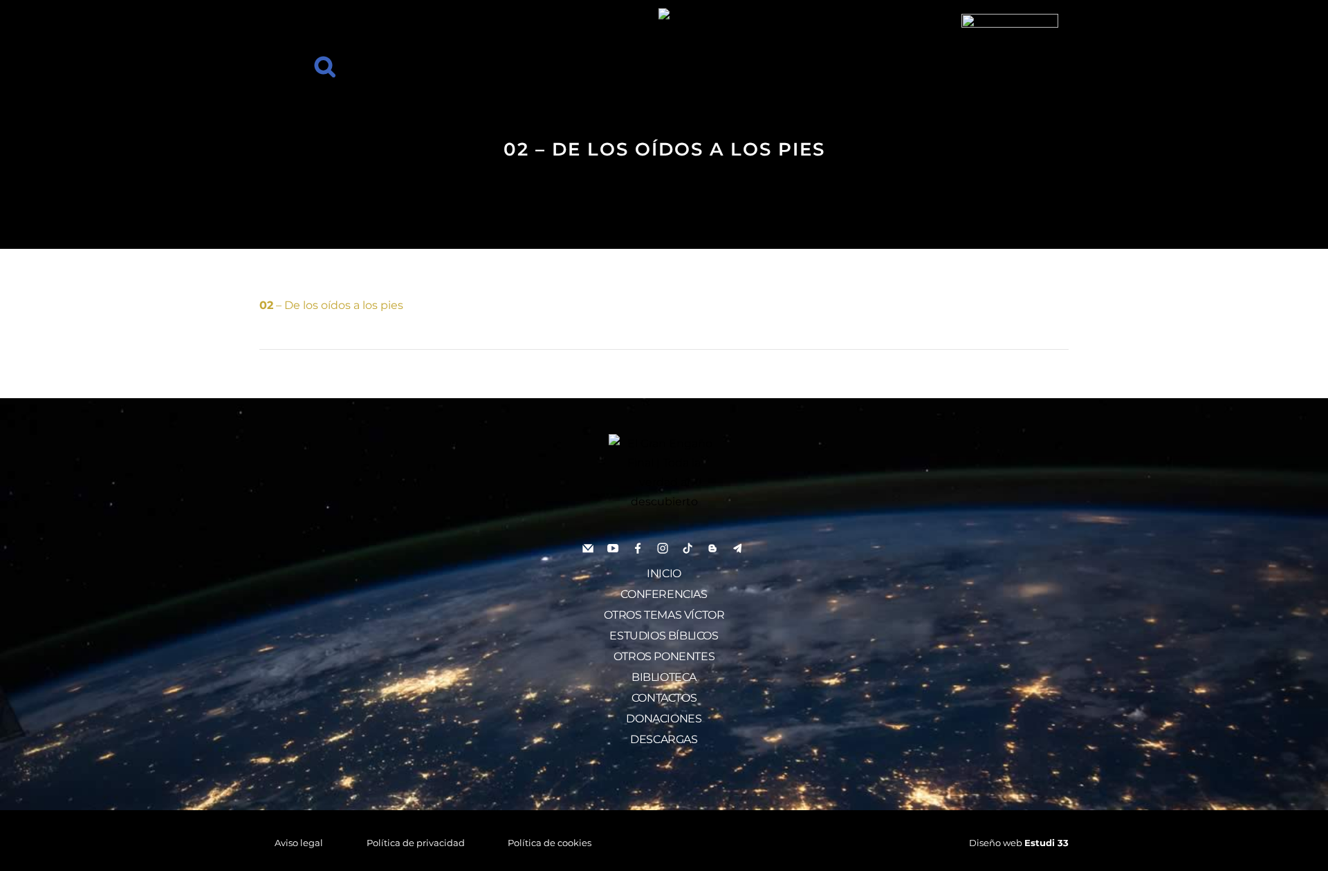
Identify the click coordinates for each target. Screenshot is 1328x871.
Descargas (663, 739)
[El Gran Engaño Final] (1009, 61)
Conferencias (663, 594)
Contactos (664, 697)
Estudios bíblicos (663, 635)
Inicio (664, 573)
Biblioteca (664, 677)
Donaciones (663, 718)
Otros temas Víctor (664, 614)
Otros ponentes (664, 656)
